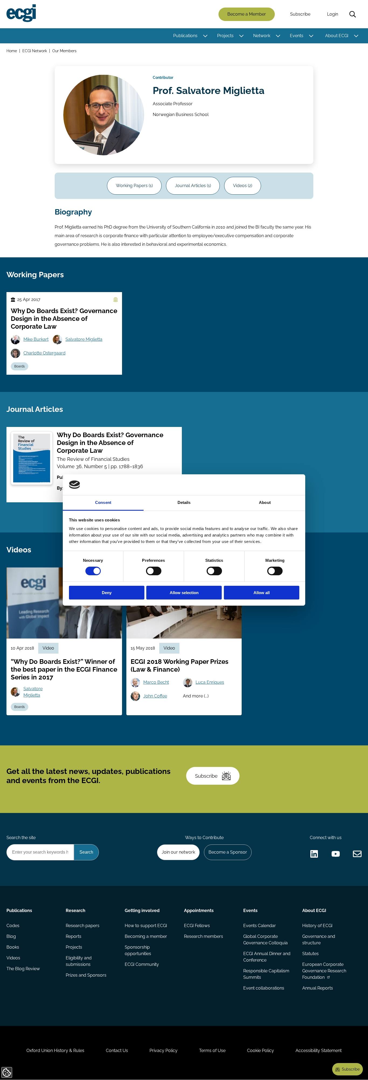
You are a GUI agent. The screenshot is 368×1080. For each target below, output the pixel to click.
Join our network (178, 852)
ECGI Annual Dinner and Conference (266, 957)
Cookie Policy (260, 1050)
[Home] (21, 13)
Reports (73, 936)
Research (75, 910)
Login (332, 14)
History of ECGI (317, 925)
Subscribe (300, 14)
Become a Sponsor (228, 852)
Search (352, 14)
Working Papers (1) (134, 185)
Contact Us (117, 1050)
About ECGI (336, 35)
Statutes (310, 953)
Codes (12, 925)
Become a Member (246, 14)
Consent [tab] (103, 502)
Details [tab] (184, 502)
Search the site (21, 837)
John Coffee (155, 696)
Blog (11, 936)
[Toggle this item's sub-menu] (205, 35)
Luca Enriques (210, 682)
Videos (13, 957)
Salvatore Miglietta (83, 339)
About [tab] (265, 502)
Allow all (262, 592)
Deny (107, 592)
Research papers (82, 925)
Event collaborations (263, 988)
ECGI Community (142, 964)
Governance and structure (318, 939)
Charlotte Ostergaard (44, 353)
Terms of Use (212, 1050)
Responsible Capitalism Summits (266, 974)
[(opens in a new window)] (314, 854)
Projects (225, 35)
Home (11, 50)
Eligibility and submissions (79, 961)
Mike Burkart (35, 339)
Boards (19, 366)
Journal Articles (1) (193, 185)
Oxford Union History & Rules (55, 1050)
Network (261, 35)
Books (12, 947)
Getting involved (142, 910)
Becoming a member (146, 936)
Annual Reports (317, 988)
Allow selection (184, 592)
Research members (203, 936)
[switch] (153, 571)
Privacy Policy (164, 1050)
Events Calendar (259, 925)
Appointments (199, 910)
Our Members (64, 50)
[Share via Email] (357, 854)
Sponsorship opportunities (138, 950)
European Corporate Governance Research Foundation (324, 971)
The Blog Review (23, 968)
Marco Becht (156, 682)
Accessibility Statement (319, 1050)
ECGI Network (34, 50)
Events (296, 35)
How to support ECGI (146, 925)
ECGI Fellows (197, 925)
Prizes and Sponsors (86, 975)
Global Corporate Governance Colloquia (265, 939)
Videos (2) (242, 185)
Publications (185, 35)
